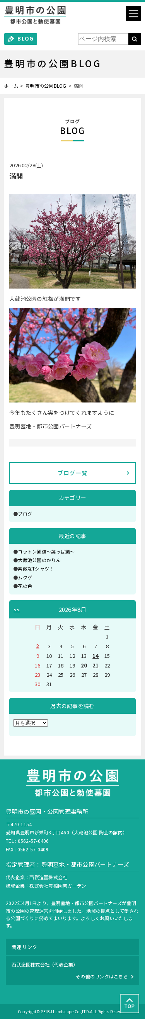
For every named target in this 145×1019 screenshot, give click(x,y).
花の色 (25, 586)
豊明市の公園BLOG (46, 85)
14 (95, 655)
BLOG (25, 38)
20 (84, 665)
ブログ (25, 513)
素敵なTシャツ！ (36, 568)
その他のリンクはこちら (102, 976)
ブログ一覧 (72, 473)
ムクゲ (25, 577)
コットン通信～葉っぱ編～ (46, 551)
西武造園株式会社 (48, 877)
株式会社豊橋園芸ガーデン (57, 885)
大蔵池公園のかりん (39, 560)
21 (95, 665)
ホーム (11, 85)
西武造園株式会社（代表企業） (45, 964)
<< (17, 609)
